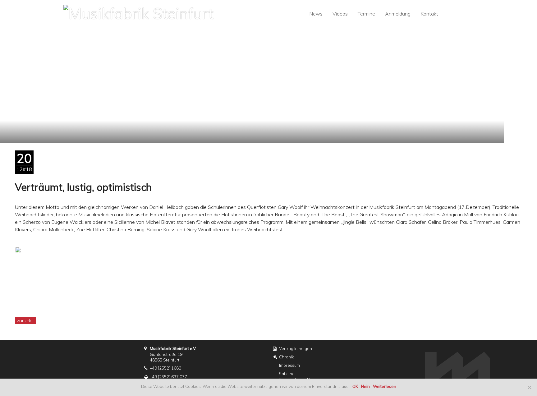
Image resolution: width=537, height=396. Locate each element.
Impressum (289, 365)
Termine (366, 14)
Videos (340, 14)
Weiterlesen (384, 386)
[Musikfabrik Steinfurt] (138, 12)
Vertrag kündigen (295, 348)
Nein (365, 386)
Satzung (287, 373)
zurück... (25, 320)
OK (355, 386)
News (316, 14)
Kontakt (429, 14)
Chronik (286, 356)
